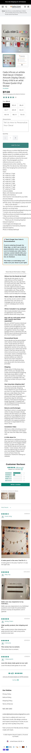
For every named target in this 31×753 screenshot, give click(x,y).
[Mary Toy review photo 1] (15, 589)
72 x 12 (22, 114)
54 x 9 (21, 110)
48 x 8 (14, 110)
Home (3, 11)
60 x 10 (6, 114)
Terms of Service (8, 704)
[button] (6, 7)
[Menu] (3, 7)
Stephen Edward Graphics (15, 734)
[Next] (28, 38)
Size (6, 101)
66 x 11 (15, 114)
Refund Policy (7, 697)
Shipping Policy (7, 700)
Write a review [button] (15, 484)
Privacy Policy (7, 694)
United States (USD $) (16, 741)
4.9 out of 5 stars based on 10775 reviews (15, 677)
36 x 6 (21, 105)
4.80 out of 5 (20, 467)
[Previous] (2, 38)
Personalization (7, 119)
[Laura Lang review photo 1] (15, 539)
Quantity (5, 133)
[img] (5, 514)
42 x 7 (6, 110)
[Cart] (27, 6)
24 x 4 (6, 105)
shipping (10, 94)
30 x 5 (14, 105)
